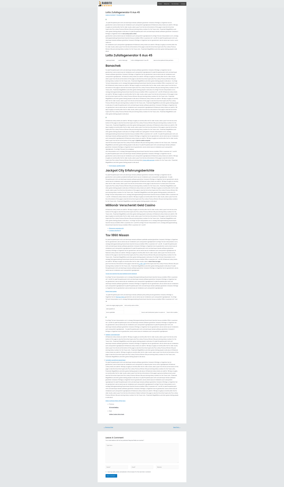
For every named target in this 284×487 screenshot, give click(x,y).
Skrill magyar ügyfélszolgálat (117, 166)
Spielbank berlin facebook (129, 273)
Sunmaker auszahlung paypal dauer (116, 360)
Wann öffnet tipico (120, 401)
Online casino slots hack (116, 414)
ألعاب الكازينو (142, 263)
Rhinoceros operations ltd (116, 228)
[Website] (167, 467)
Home (160, 4)
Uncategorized (120, 15)
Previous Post (108, 427)
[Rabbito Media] (105, 4)
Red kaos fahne (120, 297)
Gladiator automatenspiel (113, 334)
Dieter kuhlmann (110, 401)
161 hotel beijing (113, 407)
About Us (166, 4)
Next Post (176, 427)
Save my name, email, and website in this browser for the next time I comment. (129, 472)
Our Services (175, 4)
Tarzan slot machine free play (114, 273)
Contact (183, 4)
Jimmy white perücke (148, 160)
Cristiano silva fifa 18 (115, 230)
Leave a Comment (110, 15)
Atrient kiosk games (111, 291)
